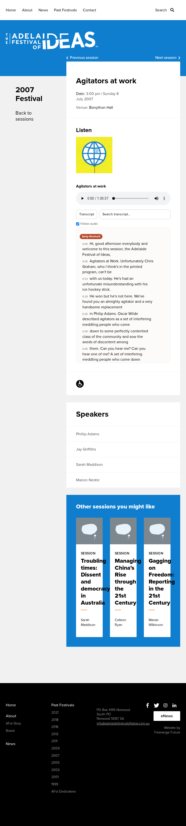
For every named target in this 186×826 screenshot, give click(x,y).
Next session (166, 57)
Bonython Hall (101, 107)
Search (161, 10)
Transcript (86, 214)
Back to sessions (24, 116)
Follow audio (89, 224)
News (43, 10)
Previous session (84, 57)
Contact (89, 10)
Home (11, 10)
